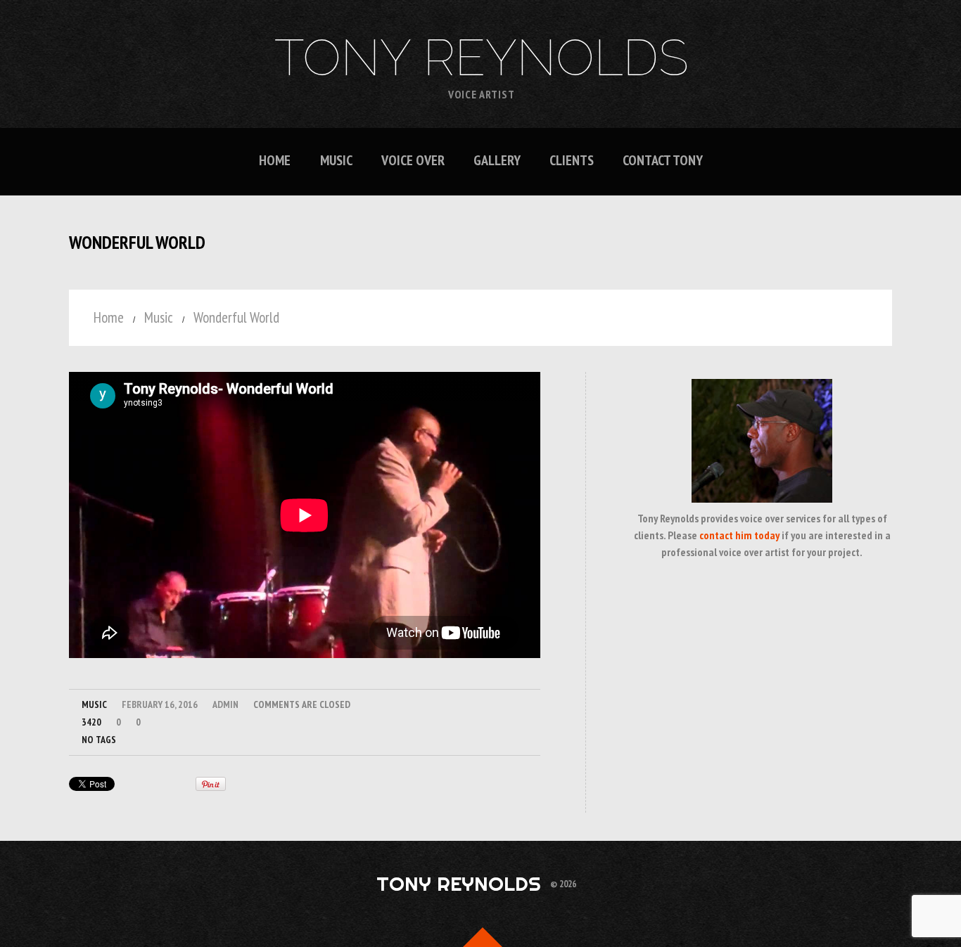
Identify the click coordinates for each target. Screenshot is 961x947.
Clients (571, 161)
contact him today (739, 535)
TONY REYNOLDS (481, 57)
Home (275, 161)
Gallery (497, 161)
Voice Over (413, 161)
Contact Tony (663, 161)
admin (225, 704)
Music (336, 161)
